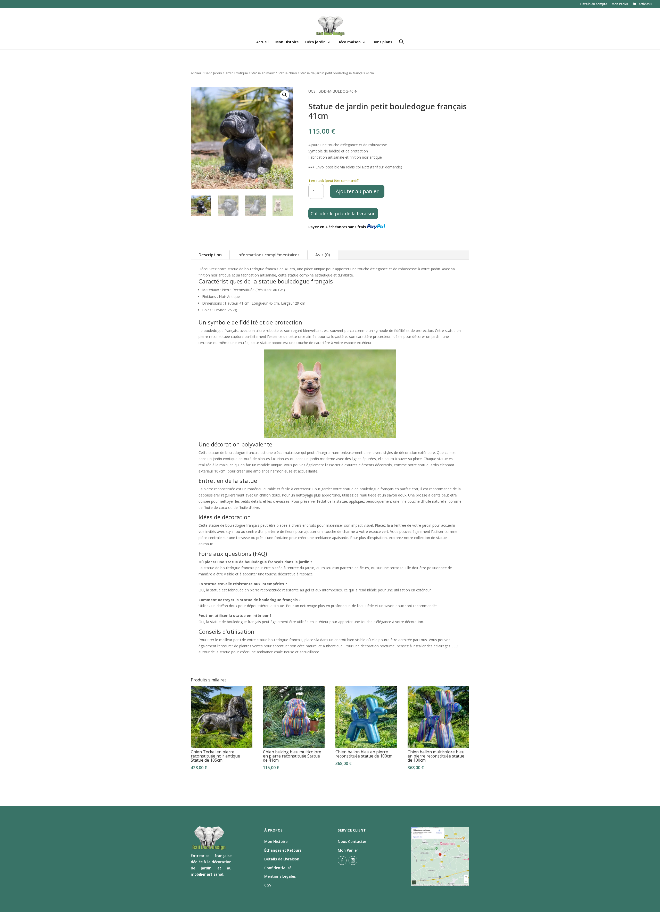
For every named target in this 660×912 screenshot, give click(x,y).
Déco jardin (315, 42)
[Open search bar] (401, 41)
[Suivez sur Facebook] (342, 860)
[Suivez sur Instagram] (353, 860)
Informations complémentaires (268, 255)
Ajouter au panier (357, 191)
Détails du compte (593, 4)
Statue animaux (263, 73)
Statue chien (287, 73)
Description (210, 255)
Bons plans (382, 42)
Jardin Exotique (236, 73)
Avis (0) (322, 255)
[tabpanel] (330, 488)
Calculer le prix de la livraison (343, 213)
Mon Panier (620, 4)
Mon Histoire (287, 42)
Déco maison (349, 42)
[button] (284, 95)
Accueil (262, 42)
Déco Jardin (213, 73)
